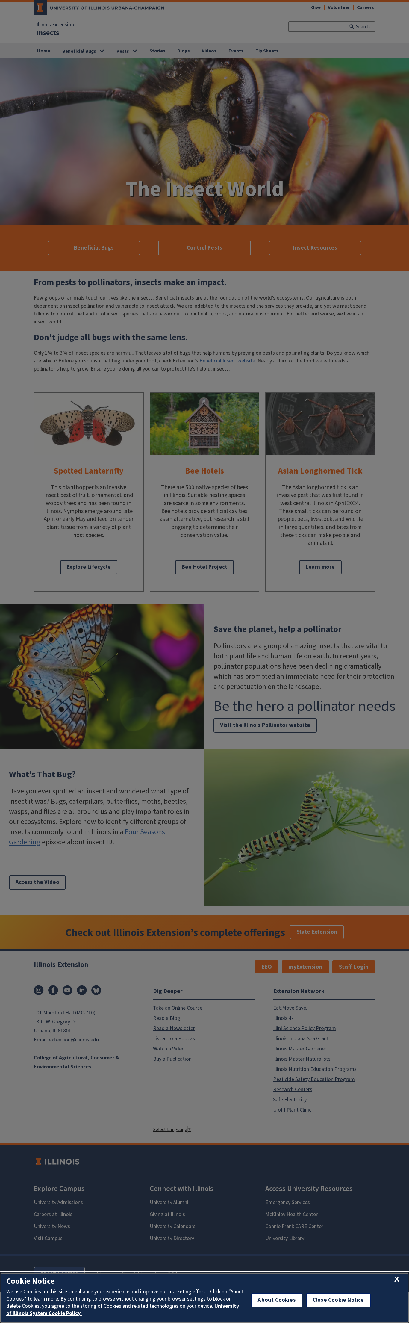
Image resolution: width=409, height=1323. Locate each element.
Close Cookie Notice (338, 1300)
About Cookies (277, 1300)
